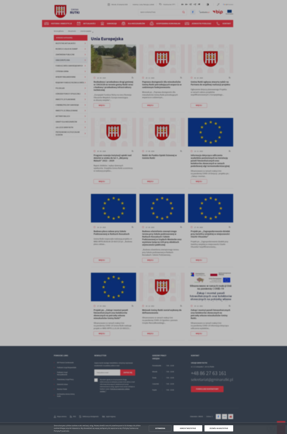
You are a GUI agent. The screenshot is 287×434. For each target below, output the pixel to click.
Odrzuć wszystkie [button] (188, 428)
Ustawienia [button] (160, 428)
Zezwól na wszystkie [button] (219, 428)
